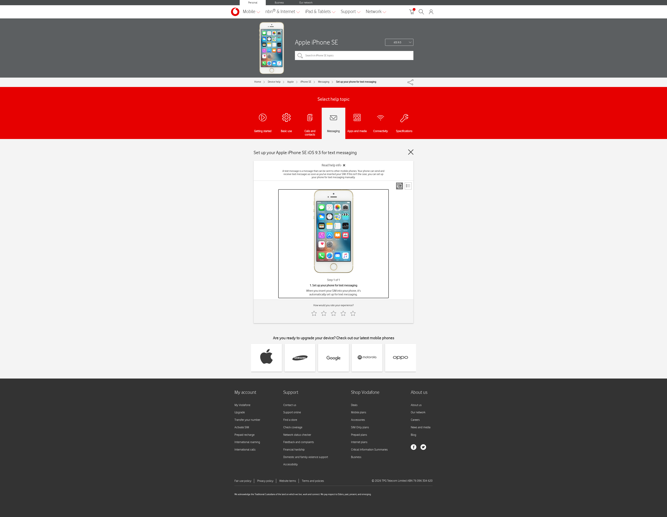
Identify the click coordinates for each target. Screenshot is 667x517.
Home (257, 81)
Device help (274, 81)
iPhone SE (305, 81)
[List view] (408, 185)
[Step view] (399, 185)
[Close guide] (410, 152)
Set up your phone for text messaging (356, 81)
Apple (290, 81)
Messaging (323, 81)
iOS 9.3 (397, 42)
